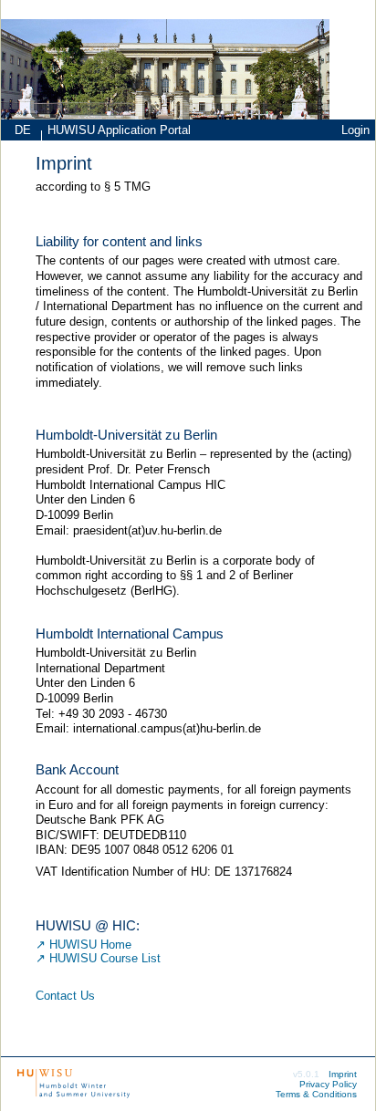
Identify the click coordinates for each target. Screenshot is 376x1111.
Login (355, 130)
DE (23, 130)
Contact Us (65, 995)
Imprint (343, 1074)
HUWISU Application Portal (119, 130)
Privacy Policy (328, 1084)
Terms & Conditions (316, 1094)
